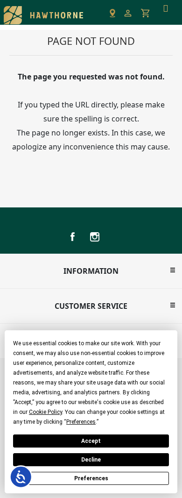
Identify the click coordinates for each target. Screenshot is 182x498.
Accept (91, 441)
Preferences (91, 478)
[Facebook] (72, 236)
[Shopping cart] (145, 13)
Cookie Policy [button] (45, 412)
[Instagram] (94, 236)
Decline (91, 459)
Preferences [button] (81, 422)
